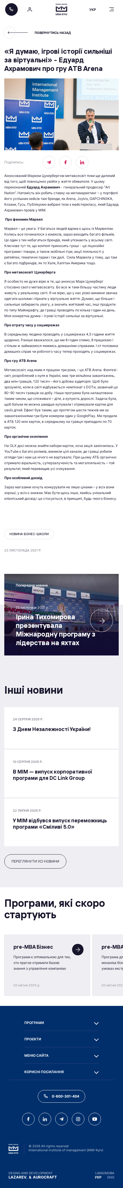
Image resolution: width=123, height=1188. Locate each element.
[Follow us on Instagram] (78, 1119)
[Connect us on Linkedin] (82, 162)
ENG (110, 1177)
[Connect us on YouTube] (94, 1119)
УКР (98, 1177)
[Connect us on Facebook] (65, 162)
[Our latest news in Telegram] (49, 162)
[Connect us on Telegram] (61, 1119)
